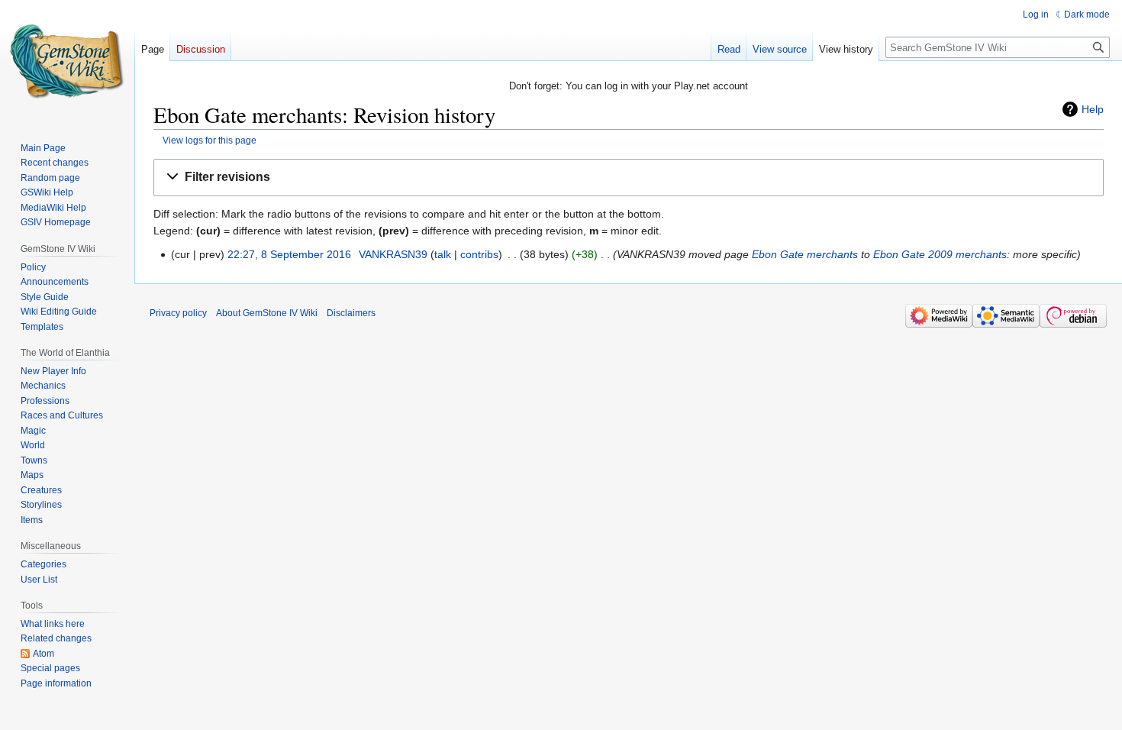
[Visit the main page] (67, 61)
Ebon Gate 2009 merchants (940, 254)
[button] (628, 177)
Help (1093, 109)
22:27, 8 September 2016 (289, 254)
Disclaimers (351, 313)
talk (442, 254)
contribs (479, 254)
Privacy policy (178, 313)
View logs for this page (209, 140)
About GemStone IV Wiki (267, 313)
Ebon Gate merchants (805, 254)
